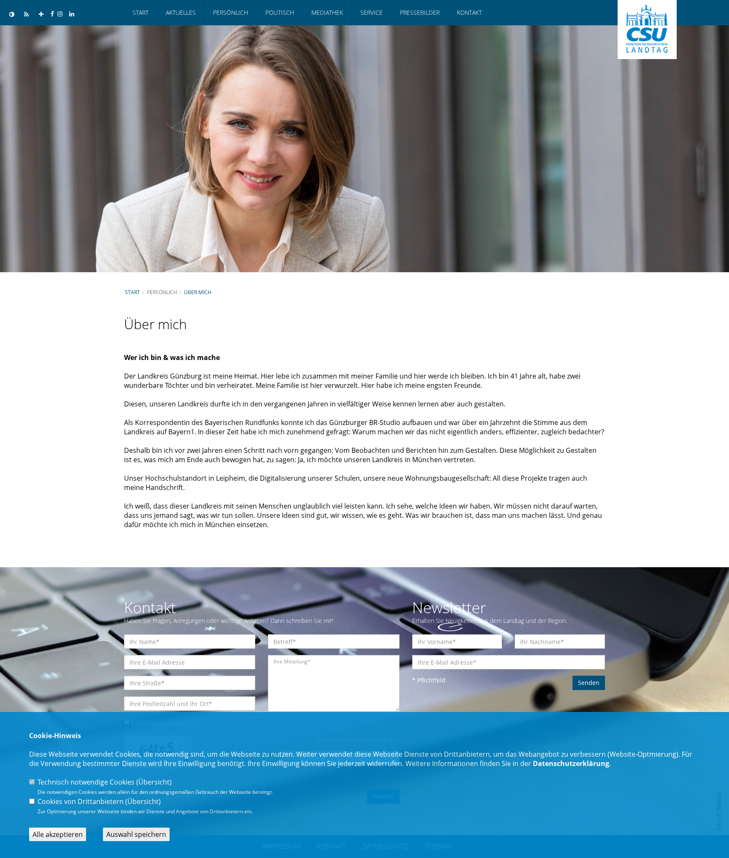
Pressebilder (420, 12)
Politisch (279, 12)
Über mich (197, 292)
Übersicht (154, 782)
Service (371, 12)
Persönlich (230, 12)
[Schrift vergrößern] (41, 14)
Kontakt (469, 12)
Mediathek (327, 12)
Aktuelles (181, 12)
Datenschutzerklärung (571, 763)
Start (140, 12)
